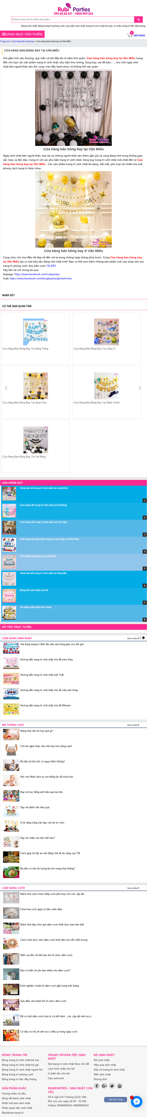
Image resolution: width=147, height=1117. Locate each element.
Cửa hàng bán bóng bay (23, 41)
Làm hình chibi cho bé (61, 1068)
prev (6, 388)
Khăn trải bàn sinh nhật (16, 1103)
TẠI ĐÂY (51, 265)
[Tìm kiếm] (138, 19)
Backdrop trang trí (13, 1112)
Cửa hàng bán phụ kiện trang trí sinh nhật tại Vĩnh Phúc (49, 539)
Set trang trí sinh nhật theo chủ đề (68, 1063)
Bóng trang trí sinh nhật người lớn (22, 1069)
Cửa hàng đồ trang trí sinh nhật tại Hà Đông (43, 505)
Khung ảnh (100, 1079)
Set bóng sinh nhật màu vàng (35, 607)
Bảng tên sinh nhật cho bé (34, 590)
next (139, 388)
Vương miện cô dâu (14, 1093)
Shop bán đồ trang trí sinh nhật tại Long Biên (44, 488)
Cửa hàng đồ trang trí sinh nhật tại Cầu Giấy (43, 522)
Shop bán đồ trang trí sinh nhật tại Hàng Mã (43, 573)
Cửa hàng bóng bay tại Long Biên (38, 556)
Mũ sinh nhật (101, 1060)
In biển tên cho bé (59, 1073)
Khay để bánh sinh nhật (16, 1098)
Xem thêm (132, 638)
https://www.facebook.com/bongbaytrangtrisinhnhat (41, 278)
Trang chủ (5, 41)
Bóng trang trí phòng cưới (17, 1074)
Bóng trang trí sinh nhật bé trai (20, 1060)
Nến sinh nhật (102, 1074)
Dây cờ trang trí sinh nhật (109, 1069)
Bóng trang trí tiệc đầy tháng (19, 1079)
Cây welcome (56, 1078)
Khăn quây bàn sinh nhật (17, 1107)
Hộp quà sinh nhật (105, 1064)
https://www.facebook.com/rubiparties (37, 274)
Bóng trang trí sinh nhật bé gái (20, 1064)
